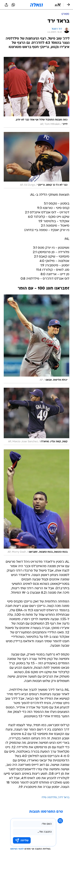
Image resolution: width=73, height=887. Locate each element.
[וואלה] (36, 5)
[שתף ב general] (6, 5)
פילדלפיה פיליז (49, 797)
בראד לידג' (63, 797)
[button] (57, 4)
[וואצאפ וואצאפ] (13, 5)
